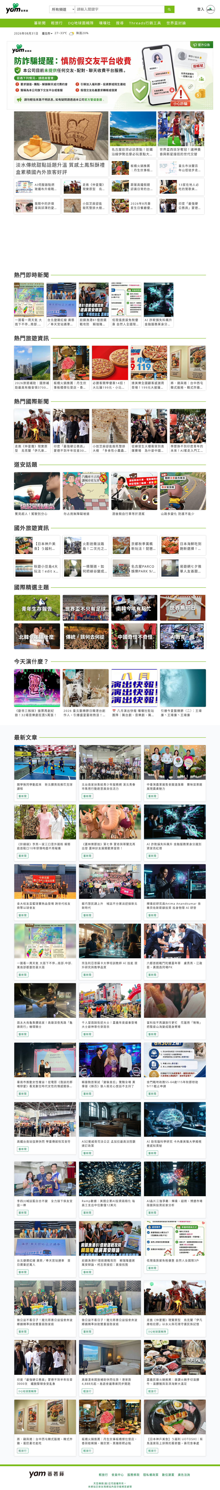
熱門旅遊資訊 (31, 338)
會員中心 (118, 1475)
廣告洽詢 (184, 1475)
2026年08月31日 (26, 33)
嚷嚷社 (105, 23)
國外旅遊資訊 (31, 528)
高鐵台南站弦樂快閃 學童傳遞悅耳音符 (44, 1141)
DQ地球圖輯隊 (81, 23)
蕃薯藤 (16, 8)
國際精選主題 (31, 587)
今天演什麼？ (31, 661)
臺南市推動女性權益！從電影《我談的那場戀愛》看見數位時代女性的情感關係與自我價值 (45, 1086)
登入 (201, 9)
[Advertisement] (110, 243)
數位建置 (168, 1475)
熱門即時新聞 (31, 275)
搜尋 (120, 23)
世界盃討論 (176, 23)
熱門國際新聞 (31, 401)
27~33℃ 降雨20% (72, 33)
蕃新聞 (40, 23)
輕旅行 (57, 23)
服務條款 (133, 1475)
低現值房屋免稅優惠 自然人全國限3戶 (173, 1260)
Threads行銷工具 (145, 23)
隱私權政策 (151, 1475)
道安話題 (25, 464)
